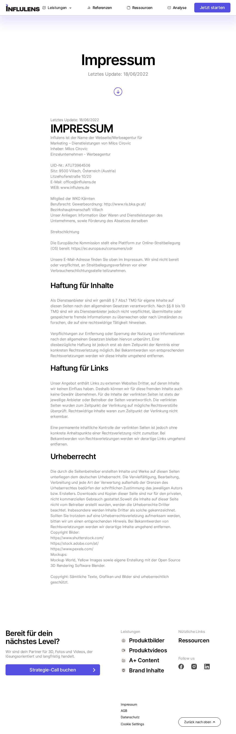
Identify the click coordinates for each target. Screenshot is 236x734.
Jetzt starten (212, 7)
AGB (124, 710)
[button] (57, 7)
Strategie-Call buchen (53, 670)
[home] (23, 7)
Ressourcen (193, 640)
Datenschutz (130, 717)
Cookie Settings (132, 724)
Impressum (129, 704)
